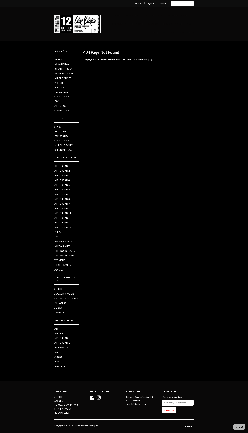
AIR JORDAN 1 (62, 165)
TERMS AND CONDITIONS (177, 24)
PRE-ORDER (137, 24)
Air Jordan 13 (61, 347)
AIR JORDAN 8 (62, 199)
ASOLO (58, 356)
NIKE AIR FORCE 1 (64, 241)
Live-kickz (75, 426)
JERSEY (58, 307)
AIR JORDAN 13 (62, 222)
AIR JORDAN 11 (62, 213)
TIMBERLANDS (62, 264)
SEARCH (58, 126)
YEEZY (57, 232)
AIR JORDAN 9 (62, 203)
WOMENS (59, 260)
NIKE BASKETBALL (64, 255)
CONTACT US (186, 32)
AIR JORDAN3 (61, 175)
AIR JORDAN (61, 338)
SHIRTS (58, 288)
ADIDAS (58, 269)
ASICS (57, 352)
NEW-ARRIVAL (134, 15)
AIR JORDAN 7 (62, 194)
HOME (117, 15)
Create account (160, 3)
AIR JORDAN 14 (62, 227)
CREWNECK (60, 303)
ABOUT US (168, 32)
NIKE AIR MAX (62, 246)
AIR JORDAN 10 (62, 208)
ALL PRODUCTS (117, 24)
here (129, 59)
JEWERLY (59, 312)
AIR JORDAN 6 (62, 189)
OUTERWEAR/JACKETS (66, 298)
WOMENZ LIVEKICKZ (179, 15)
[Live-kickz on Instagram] (98, 397)
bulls (56, 361)
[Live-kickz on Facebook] (92, 397)
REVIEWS (153, 24)
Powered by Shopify (89, 426)
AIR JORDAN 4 (62, 180)
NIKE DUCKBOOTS (64, 250)
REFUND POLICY (63, 149)
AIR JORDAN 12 (62, 217)
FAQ (155, 32)
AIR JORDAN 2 (62, 170)
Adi (56, 328)
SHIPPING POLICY (64, 145)
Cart (140, 3)
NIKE (57, 236)
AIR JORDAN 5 (62, 184)
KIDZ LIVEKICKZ (155, 15)
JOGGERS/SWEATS (64, 293)
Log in (149, 3)
